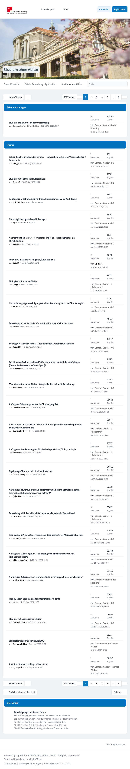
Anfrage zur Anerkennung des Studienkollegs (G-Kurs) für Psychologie (42, 449)
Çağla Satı (17, 496)
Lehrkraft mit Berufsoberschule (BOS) (27, 640)
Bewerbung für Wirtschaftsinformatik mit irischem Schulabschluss (41, 323)
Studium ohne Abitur (21, 69)
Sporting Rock (18, 431)
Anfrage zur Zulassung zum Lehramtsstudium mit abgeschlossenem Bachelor (46, 576)
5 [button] (107, 97)
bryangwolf (17, 667)
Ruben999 (17, 347)
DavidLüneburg (19, 474)
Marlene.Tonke (19, 580)
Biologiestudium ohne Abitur (23, 281)
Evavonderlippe (19, 622)
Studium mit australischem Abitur (25, 618)
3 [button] (96, 97)
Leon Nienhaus (19, 407)
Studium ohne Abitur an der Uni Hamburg (29, 122)
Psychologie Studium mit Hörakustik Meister (30, 471)
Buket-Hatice (18, 202)
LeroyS (15, 284)
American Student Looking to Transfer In (28, 664)
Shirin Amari (18, 387)
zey (14, 222)
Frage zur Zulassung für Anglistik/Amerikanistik (32, 259)
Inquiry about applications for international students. (34, 598)
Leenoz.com (73, 755)
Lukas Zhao (17, 516)
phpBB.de (36, 759)
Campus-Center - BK (104, 162)
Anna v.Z (16, 182)
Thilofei (16, 326)
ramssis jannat (19, 538)
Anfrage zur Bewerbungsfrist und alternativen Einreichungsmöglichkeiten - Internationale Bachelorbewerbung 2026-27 (45, 491)
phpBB (19, 755)
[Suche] (118, 84)
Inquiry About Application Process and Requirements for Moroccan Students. (46, 534)
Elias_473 (17, 163)
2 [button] (91, 97)
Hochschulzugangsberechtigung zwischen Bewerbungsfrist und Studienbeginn (46, 303)
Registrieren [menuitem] (119, 9)
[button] (124, 97)
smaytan (16, 244)
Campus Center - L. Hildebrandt (101, 285)
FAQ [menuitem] (66, 9)
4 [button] (102, 97)
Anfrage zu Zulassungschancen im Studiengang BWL (34, 404)
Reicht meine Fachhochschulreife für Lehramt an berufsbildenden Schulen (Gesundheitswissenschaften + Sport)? (44, 364)
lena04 (16, 306)
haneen (16, 602)
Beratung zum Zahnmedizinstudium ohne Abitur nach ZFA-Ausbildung (43, 198)
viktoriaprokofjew (20, 560)
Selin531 (16, 263)
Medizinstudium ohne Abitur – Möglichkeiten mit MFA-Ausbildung (41, 384)
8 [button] (118, 97)
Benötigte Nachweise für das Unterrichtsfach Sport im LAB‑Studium (41, 343)
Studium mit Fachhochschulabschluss (27, 178)
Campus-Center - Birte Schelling (26, 126)
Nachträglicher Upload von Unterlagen (27, 219)
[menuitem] (46, 9)
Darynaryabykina (20, 644)
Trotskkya (17, 452)
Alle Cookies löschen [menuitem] (116, 744)
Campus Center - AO (104, 347)
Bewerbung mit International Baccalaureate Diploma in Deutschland (42, 513)
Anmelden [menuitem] (104, 9)
